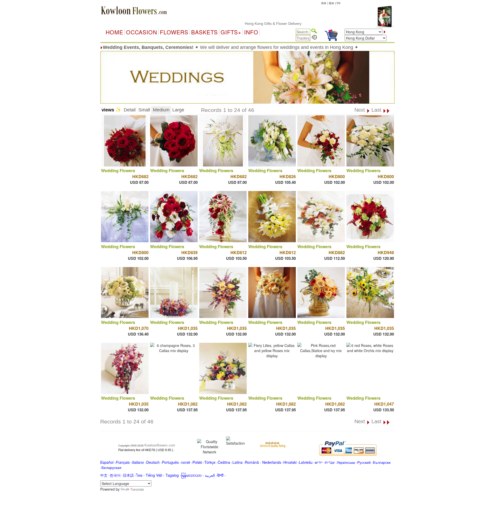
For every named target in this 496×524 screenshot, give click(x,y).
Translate (137, 489)
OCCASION (141, 32)
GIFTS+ (231, 32)
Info (251, 32)
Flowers (174, 32)
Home (114, 32)
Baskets (204, 32)
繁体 (331, 3)
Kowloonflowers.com (159, 445)
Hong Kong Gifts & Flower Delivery (257, 23)
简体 (323, 3)
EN (338, 3)
